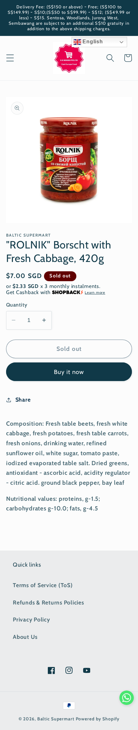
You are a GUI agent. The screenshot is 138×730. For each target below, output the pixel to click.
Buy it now (69, 372)
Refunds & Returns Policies (48, 602)
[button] (10, 58)
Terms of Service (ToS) (43, 585)
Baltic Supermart (55, 718)
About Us (25, 636)
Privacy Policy (31, 619)
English (92, 41)
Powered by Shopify (98, 718)
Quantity (17, 304)
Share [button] (23, 399)
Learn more (95, 292)
